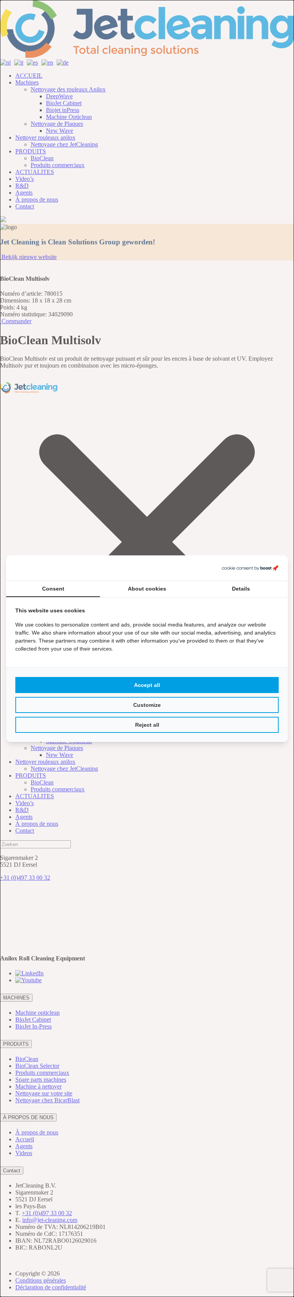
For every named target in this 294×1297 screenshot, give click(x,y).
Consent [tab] (53, 589)
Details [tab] (241, 589)
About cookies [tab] (147, 589)
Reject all (147, 725)
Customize (147, 705)
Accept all (147, 685)
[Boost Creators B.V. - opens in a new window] (250, 568)
